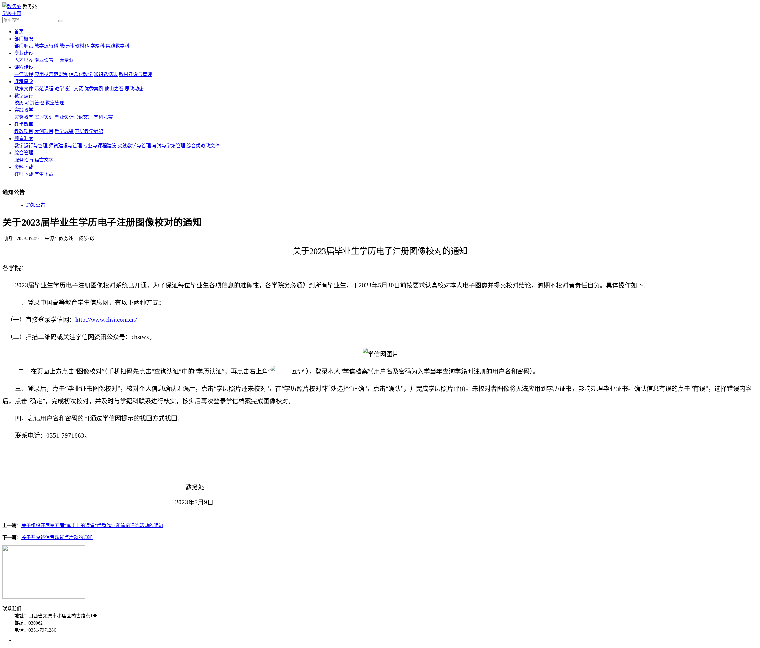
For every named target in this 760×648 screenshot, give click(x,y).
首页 (19, 31)
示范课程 (43, 88)
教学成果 (64, 131)
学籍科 (97, 45)
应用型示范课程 (51, 74)
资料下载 (23, 166)
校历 (19, 102)
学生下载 (43, 174)
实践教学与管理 (134, 145)
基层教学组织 (89, 131)
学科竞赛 (103, 117)
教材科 (82, 45)
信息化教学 (81, 74)
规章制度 (23, 138)
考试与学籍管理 (168, 145)
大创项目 (43, 131)
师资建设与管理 (65, 145)
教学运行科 (46, 45)
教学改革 (23, 124)
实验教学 (23, 117)
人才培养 (23, 60)
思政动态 (134, 88)
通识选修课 (106, 74)
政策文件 (23, 88)
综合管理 (23, 152)
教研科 (66, 45)
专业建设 (23, 53)
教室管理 (54, 102)
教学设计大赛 (69, 88)
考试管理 (34, 102)
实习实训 (43, 117)
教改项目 (23, 131)
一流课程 (23, 74)
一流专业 (64, 60)
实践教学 (23, 110)
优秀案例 (93, 88)
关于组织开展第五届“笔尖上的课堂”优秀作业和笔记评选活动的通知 (92, 525)
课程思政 (23, 81)
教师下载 (23, 174)
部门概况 (23, 38)
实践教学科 (117, 45)
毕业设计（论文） (74, 117)
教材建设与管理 (135, 74)
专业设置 (43, 60)
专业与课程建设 (99, 145)
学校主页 (11, 13)
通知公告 (35, 204)
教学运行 (23, 95)
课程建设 (23, 67)
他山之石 (114, 88)
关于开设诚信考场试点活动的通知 (57, 537)
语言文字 (43, 159)
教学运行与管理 (31, 145)
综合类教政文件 (203, 145)
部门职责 (23, 45)
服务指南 (23, 159)
